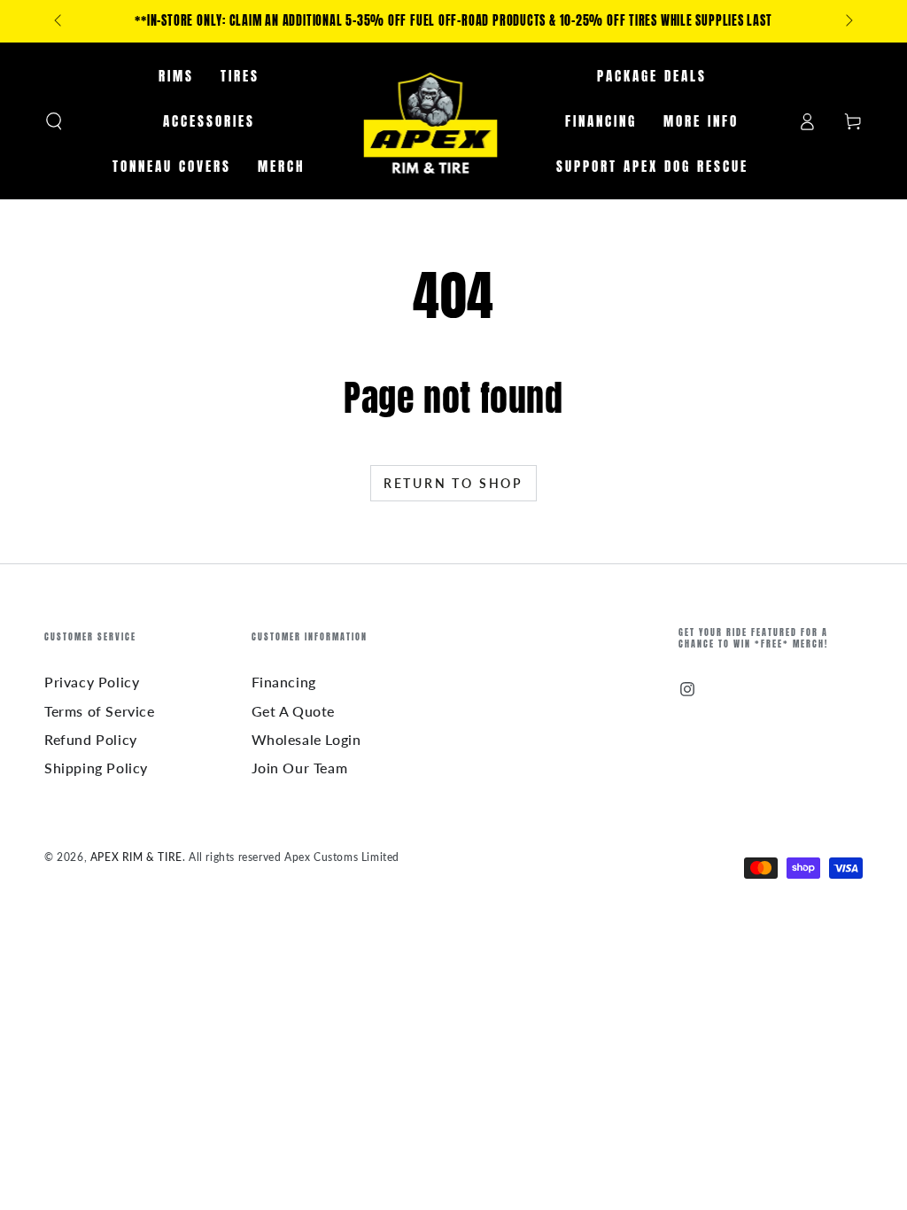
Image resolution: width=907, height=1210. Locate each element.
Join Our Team (300, 767)
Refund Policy (90, 739)
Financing (284, 681)
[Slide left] (59, 21)
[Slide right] (848, 21)
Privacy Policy (91, 681)
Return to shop (453, 483)
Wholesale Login (306, 739)
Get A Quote (294, 710)
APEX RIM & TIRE (136, 857)
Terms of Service (99, 710)
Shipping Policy (96, 767)
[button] (54, 121)
